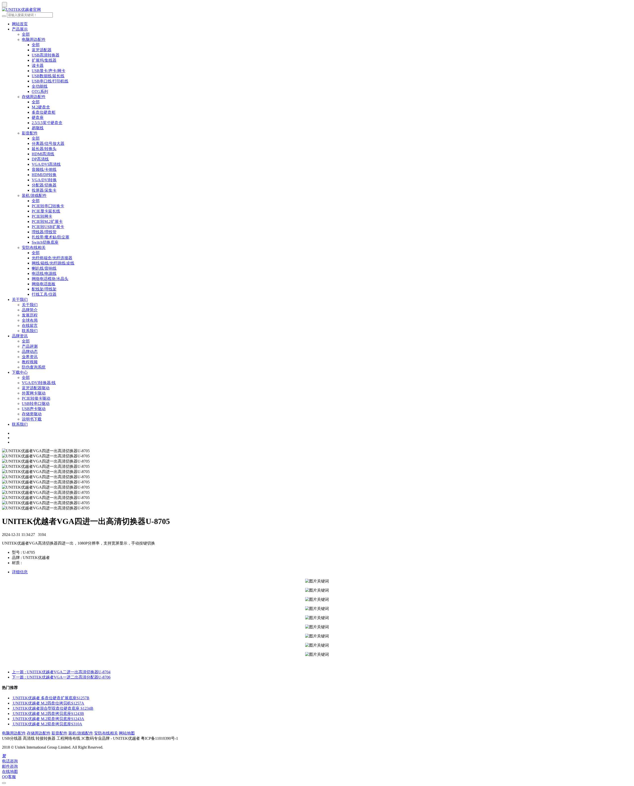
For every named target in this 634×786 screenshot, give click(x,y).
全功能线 (40, 86)
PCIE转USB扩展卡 (48, 227)
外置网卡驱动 (34, 393)
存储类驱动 (32, 414)
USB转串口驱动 (36, 403)
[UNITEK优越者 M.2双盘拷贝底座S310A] (12, 724)
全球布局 (30, 320)
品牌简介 (30, 310)
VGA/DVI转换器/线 (39, 383)
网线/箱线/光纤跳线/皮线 (53, 263)
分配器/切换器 (44, 185)
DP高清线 (40, 159)
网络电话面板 (43, 284)
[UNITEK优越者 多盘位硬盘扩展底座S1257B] (12, 698)
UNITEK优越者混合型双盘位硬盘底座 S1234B (53, 708)
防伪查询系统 (34, 367)
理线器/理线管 (44, 232)
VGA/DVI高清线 (46, 164)
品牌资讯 (20, 336)
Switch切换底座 (45, 242)
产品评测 (30, 346)
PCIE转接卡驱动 (36, 398)
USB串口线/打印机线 (50, 81)
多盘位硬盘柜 (43, 112)
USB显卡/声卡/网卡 (48, 71)
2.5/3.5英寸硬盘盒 (47, 123)
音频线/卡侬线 (44, 169)
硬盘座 (38, 117)
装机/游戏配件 (34, 195)
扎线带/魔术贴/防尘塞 (50, 237)
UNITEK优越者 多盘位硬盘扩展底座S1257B (51, 698)
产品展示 (20, 29)
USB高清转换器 (45, 55)
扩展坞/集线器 (44, 60)
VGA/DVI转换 (44, 180)
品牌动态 (30, 351)
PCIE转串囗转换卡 (48, 206)
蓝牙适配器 (42, 50)
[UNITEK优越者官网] (317, 9)
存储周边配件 (34, 97)
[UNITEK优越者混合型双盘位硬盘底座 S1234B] (12, 708)
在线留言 (30, 325)
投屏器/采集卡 (44, 190)
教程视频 (30, 362)
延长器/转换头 (44, 149)
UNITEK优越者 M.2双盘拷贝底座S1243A (48, 719)
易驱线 (38, 128)
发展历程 (30, 315)
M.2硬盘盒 (41, 107)
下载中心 (20, 372)
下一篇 (61, 677)
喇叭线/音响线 (44, 268)
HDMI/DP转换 (44, 175)
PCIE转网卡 (42, 216)
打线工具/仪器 (44, 294)
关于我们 (20, 299)
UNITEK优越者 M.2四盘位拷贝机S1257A (48, 703)
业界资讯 (30, 357)
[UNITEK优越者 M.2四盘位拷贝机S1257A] (12, 703)
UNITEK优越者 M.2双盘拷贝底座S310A (47, 724)
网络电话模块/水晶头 (50, 279)
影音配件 (30, 133)
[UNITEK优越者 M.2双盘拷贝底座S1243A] (12, 719)
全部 (26, 34)
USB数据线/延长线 (48, 76)
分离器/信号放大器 (48, 143)
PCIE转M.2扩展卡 (47, 221)
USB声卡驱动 (34, 409)
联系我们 (30, 331)
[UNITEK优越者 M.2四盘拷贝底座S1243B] (12, 713)
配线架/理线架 (44, 289)
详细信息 (20, 572)
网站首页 (20, 24)
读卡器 (38, 65)
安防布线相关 (34, 247)
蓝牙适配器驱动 (36, 388)
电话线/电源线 (44, 273)
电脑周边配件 (34, 39)
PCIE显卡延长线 (46, 211)
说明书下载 (32, 419)
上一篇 (61, 672)
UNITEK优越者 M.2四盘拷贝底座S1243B (48, 713)
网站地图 (127, 733)
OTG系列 (40, 91)
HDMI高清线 (43, 154)
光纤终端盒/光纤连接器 (52, 258)
